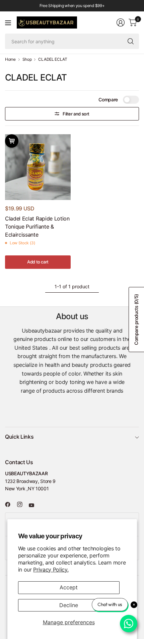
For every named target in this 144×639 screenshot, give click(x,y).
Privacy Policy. (50, 569)
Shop (27, 59)
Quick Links (19, 436)
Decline (68, 605)
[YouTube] (34, 505)
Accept (69, 587)
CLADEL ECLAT (52, 59)
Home (10, 59)
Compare (108, 99)
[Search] (130, 41)
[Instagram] (22, 504)
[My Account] (121, 22)
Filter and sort (76, 113)
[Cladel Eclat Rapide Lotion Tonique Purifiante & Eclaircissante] (38, 167)
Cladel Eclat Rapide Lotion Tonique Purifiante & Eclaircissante (37, 226)
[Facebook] (10, 504)
